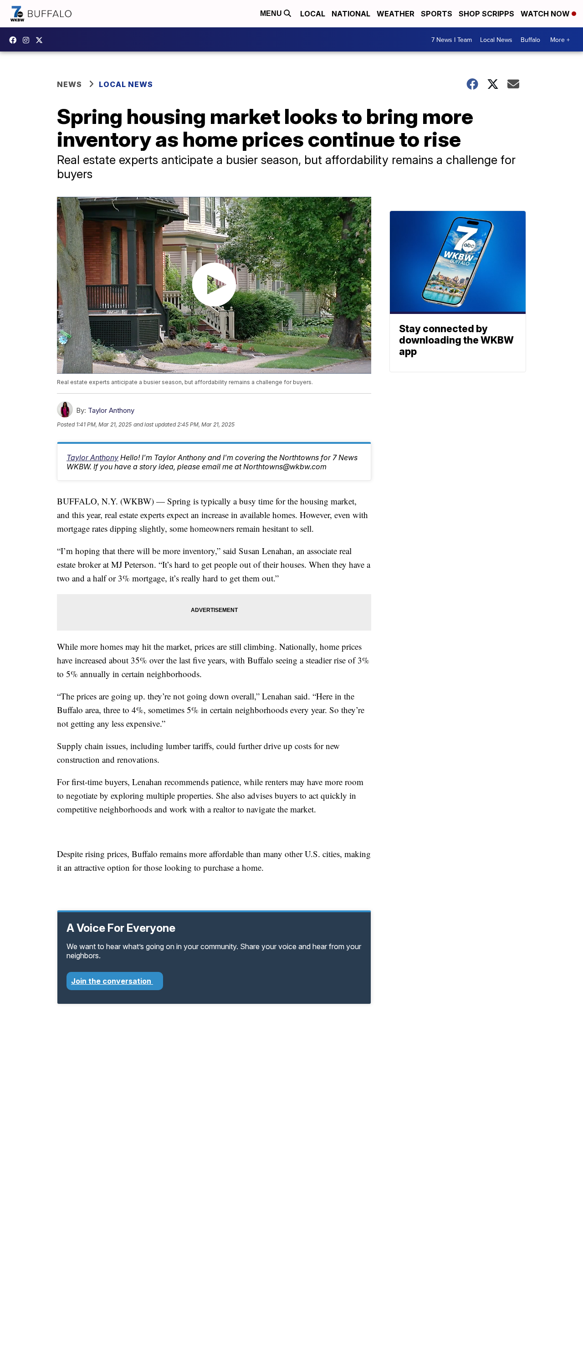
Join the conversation (112, 981)
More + (560, 39)
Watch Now (546, 13)
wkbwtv (15, 40)
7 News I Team (451, 39)
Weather (395, 13)
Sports (436, 13)
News (69, 84)
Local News (496, 39)
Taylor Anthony (111, 410)
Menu (272, 13)
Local (312, 13)
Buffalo (530, 39)
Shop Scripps (486, 13)
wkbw (28, 40)
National (351, 13)
